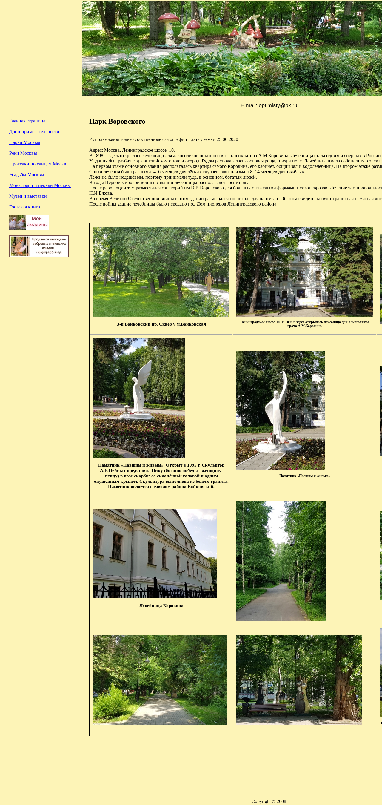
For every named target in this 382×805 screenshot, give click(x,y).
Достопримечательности (34, 131)
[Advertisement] (45, 324)
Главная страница (27, 120)
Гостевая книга (24, 206)
